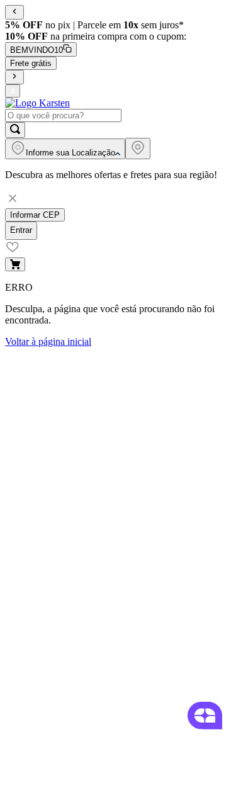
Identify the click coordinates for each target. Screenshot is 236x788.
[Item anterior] (14, 12)
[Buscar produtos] (15, 130)
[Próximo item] (14, 77)
